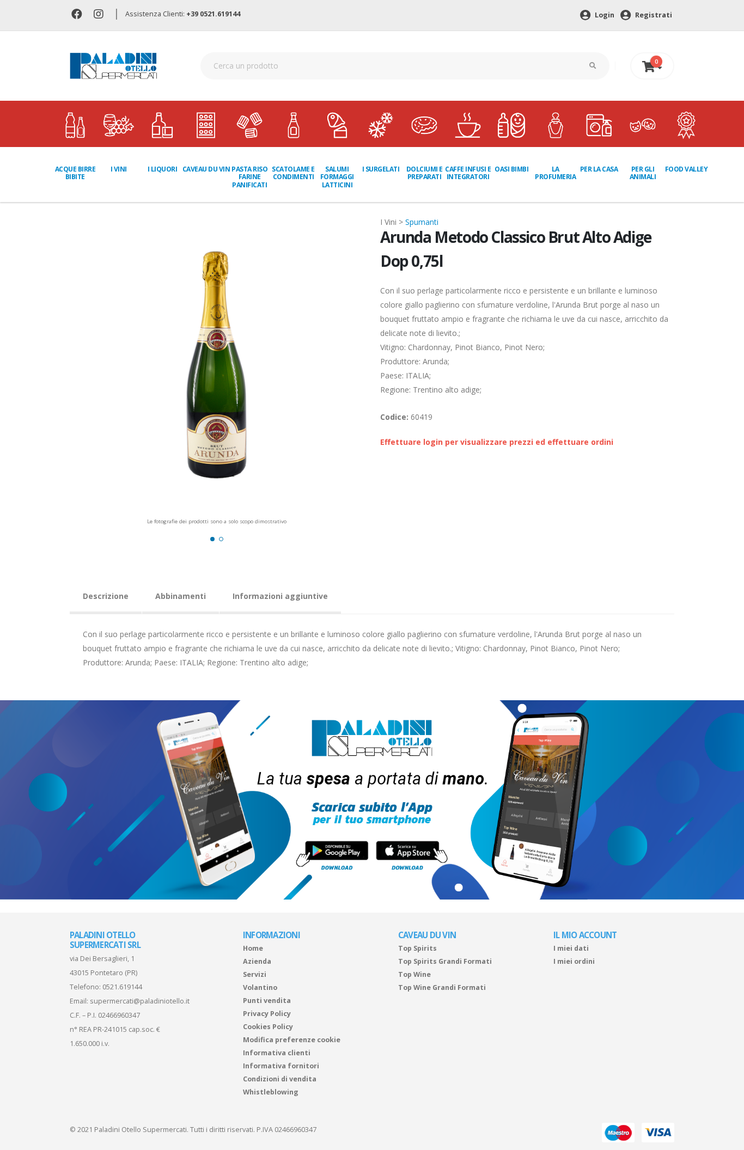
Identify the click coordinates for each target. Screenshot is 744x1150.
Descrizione (106, 596)
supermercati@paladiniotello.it (140, 1001)
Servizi (254, 974)
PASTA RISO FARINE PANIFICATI (249, 176)
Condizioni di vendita (279, 1079)
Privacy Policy (267, 1013)
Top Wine (414, 974)
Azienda (257, 961)
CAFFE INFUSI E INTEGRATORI (468, 172)
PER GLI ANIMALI (643, 172)
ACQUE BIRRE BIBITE (75, 172)
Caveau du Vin (206, 169)
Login (603, 15)
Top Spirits (417, 948)
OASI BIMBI (511, 169)
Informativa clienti (276, 1052)
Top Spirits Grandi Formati (445, 961)
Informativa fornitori (281, 1066)
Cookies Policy (268, 1026)
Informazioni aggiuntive (280, 596)
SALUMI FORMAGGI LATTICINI (337, 176)
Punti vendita (267, 1000)
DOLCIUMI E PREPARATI (424, 172)
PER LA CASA (599, 169)
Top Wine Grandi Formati (442, 987)
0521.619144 (122, 987)
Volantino (260, 987)
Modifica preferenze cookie (291, 1039)
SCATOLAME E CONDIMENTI (293, 172)
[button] (212, 539)
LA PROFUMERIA (555, 172)
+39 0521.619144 (213, 14)
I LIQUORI (163, 169)
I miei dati (571, 948)
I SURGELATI (381, 169)
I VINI (119, 169)
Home (253, 948)
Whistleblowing (270, 1092)
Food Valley (686, 169)
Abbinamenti (180, 596)
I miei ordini (574, 961)
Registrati (652, 15)
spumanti (421, 222)
